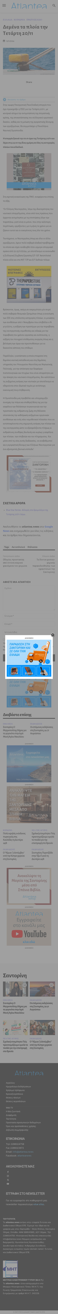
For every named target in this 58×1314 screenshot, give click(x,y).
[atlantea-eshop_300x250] (29, 676)
